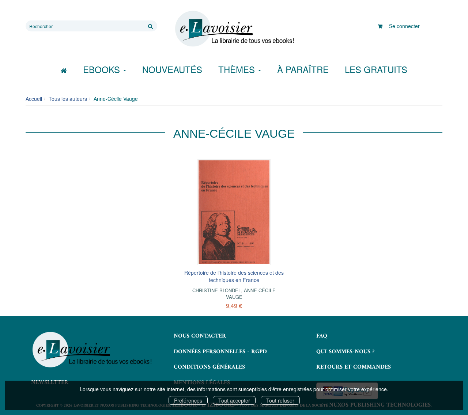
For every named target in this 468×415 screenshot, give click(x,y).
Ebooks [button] (102, 69)
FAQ (321, 336)
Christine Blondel (216, 290)
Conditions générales (209, 367)
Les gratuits (376, 69)
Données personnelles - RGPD (220, 352)
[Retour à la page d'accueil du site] (234, 28)
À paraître (303, 69)
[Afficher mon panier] (380, 26)
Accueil (34, 98)
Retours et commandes (353, 367)
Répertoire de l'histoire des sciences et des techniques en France (234, 276)
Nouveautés (172, 69)
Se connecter (404, 26)
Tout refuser (280, 400)
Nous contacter (200, 336)
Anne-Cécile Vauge (251, 293)
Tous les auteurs (68, 98)
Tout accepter (234, 400)
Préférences (188, 400)
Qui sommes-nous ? (345, 352)
